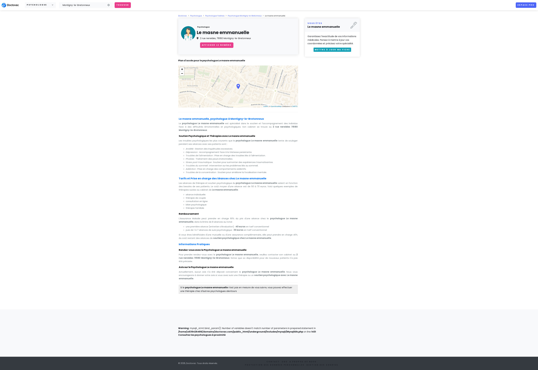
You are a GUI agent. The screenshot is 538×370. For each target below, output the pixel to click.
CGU (285, 361)
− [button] (182, 73)
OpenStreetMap (276, 106)
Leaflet (265, 106)
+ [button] (182, 69)
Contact (273, 361)
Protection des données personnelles (274, 365)
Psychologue (196, 16)
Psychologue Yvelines (214, 16)
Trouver (122, 5)
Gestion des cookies (322, 365)
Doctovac (182, 16)
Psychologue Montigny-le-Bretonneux (245, 16)
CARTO (294, 106)
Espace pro (526, 5)
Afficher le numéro (217, 45)
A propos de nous (302, 361)
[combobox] (40, 5)
